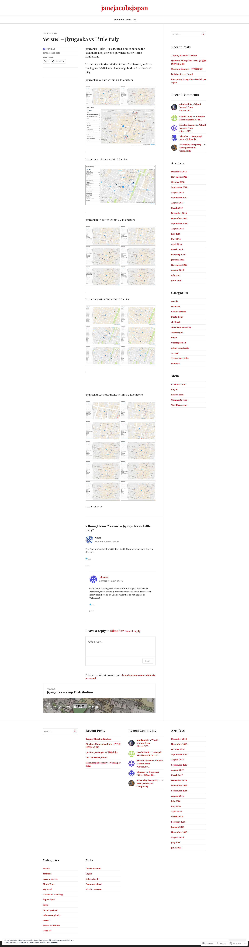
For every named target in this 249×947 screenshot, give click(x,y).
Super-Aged (177, 332)
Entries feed (177, 394)
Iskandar (50, 49)
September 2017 (179, 197)
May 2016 (176, 239)
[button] (102, 96)
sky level (175, 322)
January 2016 (177, 259)
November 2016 (179, 218)
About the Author (122, 19)
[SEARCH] (135, 19)
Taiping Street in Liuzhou (184, 55)
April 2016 (176, 244)
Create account (178, 384)
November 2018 (179, 176)
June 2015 (176, 280)
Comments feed (179, 399)
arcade (174, 301)
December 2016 (179, 213)
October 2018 (177, 182)
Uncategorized (50, 33)
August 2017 (177, 202)
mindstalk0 (185, 104)
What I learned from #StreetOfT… (190, 107)
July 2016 (175, 233)
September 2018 (179, 187)
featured (175, 306)
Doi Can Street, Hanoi (182, 74)
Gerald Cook (185, 116)
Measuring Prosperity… (191, 144)
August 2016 (177, 228)
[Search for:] (188, 34)
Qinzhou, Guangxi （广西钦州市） (187, 68)
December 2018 (179, 171)
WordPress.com (179, 405)
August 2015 (177, 270)
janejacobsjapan (124, 7)
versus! (175, 353)
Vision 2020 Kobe (180, 358)
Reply (87, 565)
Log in (174, 389)
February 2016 (178, 254)
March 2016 (177, 249)
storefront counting (181, 327)
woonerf (175, 363)
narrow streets (178, 311)
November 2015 (179, 264)
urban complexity (180, 347)
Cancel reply (132, 631)
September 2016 (179, 223)
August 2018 (177, 192)
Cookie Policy (52, 942)
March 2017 (177, 207)
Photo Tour (177, 316)
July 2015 (175, 275)
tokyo (174, 337)
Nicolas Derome (187, 124)
